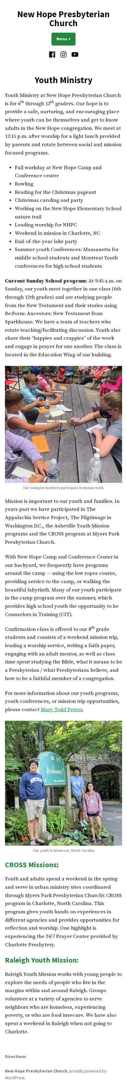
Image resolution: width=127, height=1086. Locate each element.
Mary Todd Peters (62, 710)
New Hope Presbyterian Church (63, 19)
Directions (15, 1056)
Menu (66, 39)
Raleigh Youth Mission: (42, 960)
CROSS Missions (31, 864)
